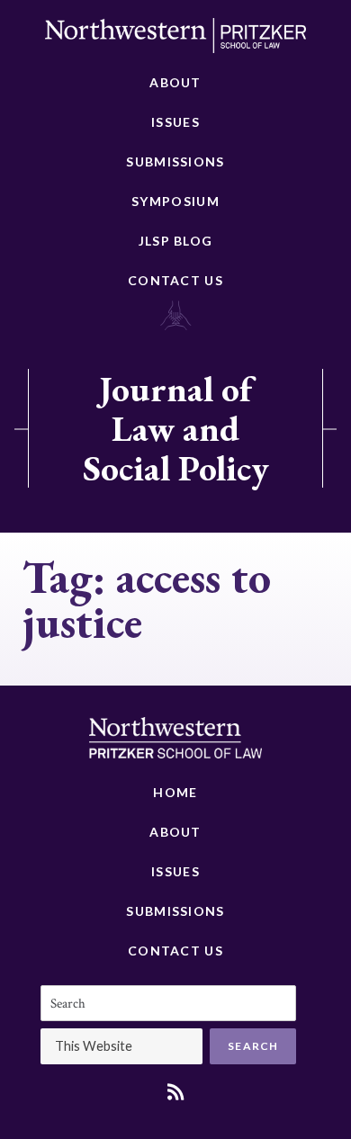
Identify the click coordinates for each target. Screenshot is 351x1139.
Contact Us (175, 280)
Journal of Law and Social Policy (176, 428)
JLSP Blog (176, 240)
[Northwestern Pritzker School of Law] (175, 40)
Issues (175, 122)
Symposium (175, 201)
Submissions (175, 161)
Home (175, 792)
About (175, 82)
